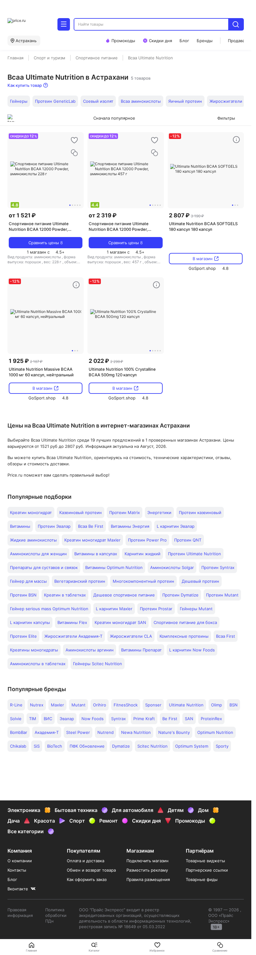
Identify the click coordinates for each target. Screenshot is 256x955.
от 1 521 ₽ (22, 215)
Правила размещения (148, 879)
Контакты (16, 870)
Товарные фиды (202, 879)
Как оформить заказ (86, 879)
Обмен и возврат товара (91, 870)
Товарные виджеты (205, 860)
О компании (19, 860)
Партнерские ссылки (207, 870)
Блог (12, 879)
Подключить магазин (147, 860)
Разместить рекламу (147, 870)
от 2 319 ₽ (102, 215)
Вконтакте (17, 888)
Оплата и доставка (85, 860)
